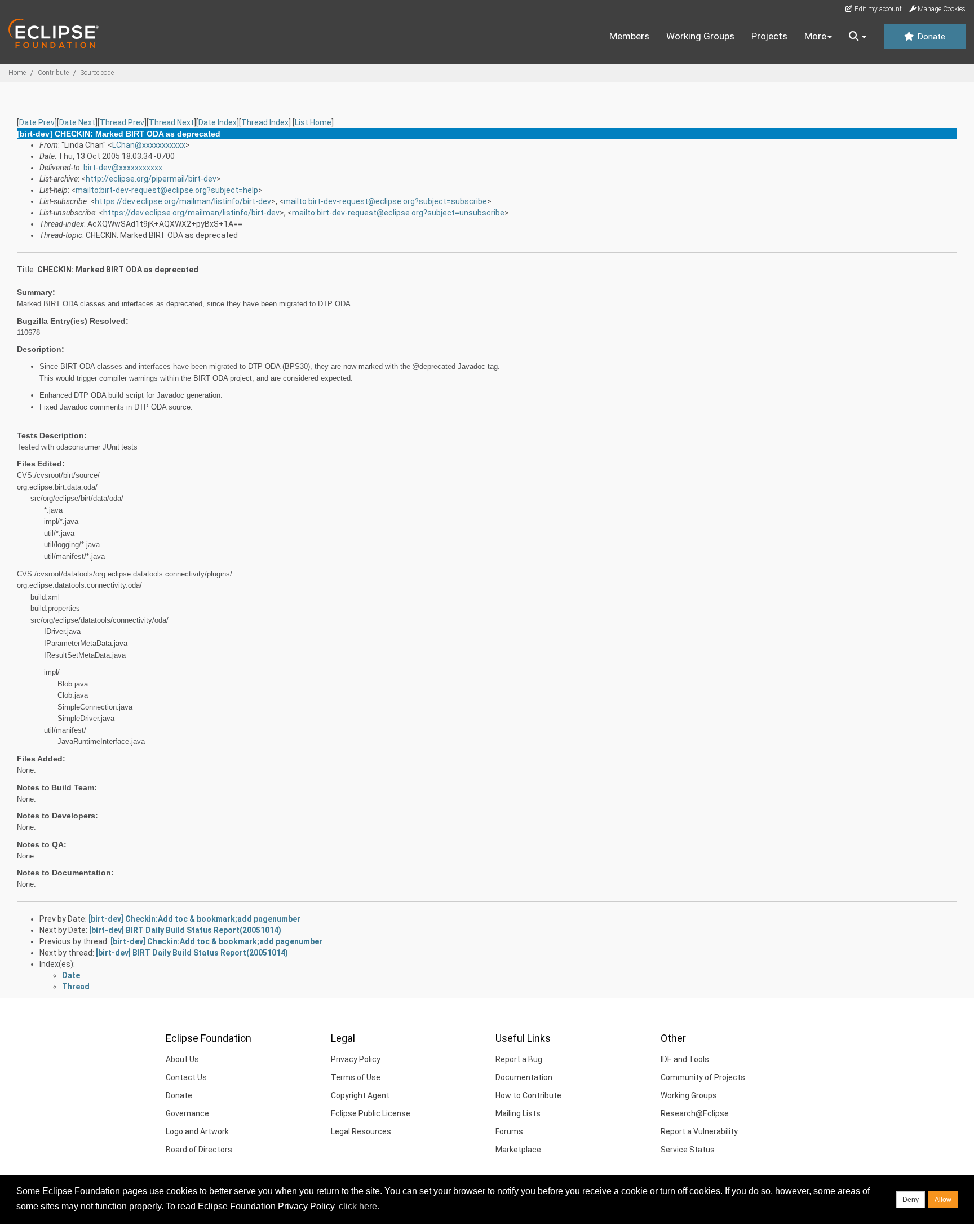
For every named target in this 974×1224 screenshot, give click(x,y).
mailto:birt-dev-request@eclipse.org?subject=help (167, 190)
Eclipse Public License (370, 1113)
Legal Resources (361, 1131)
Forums (509, 1131)
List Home (313, 122)
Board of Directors (199, 1149)
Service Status (688, 1149)
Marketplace (518, 1149)
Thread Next (171, 122)
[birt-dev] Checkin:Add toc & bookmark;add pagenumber (194, 918)
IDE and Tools (685, 1059)
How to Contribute (528, 1095)
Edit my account (877, 9)
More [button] (815, 36)
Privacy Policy (355, 1059)
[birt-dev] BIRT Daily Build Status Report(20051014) (185, 930)
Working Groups (700, 36)
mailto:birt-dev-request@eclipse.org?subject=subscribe (385, 201)
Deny (910, 1200)
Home (17, 73)
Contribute (53, 73)
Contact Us (186, 1077)
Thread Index (265, 122)
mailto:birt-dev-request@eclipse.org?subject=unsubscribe (398, 212)
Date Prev (37, 122)
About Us (182, 1059)
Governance (187, 1113)
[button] (857, 36)
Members (629, 36)
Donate (930, 37)
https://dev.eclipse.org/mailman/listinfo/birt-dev (183, 201)
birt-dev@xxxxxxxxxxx (122, 167)
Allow (943, 1200)
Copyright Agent (360, 1095)
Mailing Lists (518, 1113)
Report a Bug (518, 1059)
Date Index (217, 122)
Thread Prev (122, 122)
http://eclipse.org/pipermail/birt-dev (151, 178)
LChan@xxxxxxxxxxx (148, 144)
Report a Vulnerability (699, 1131)
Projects (769, 36)
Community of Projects (703, 1077)
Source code (97, 73)
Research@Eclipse (695, 1113)
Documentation (523, 1077)
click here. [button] (359, 1206)
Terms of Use (355, 1077)
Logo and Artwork (197, 1131)
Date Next (77, 122)
